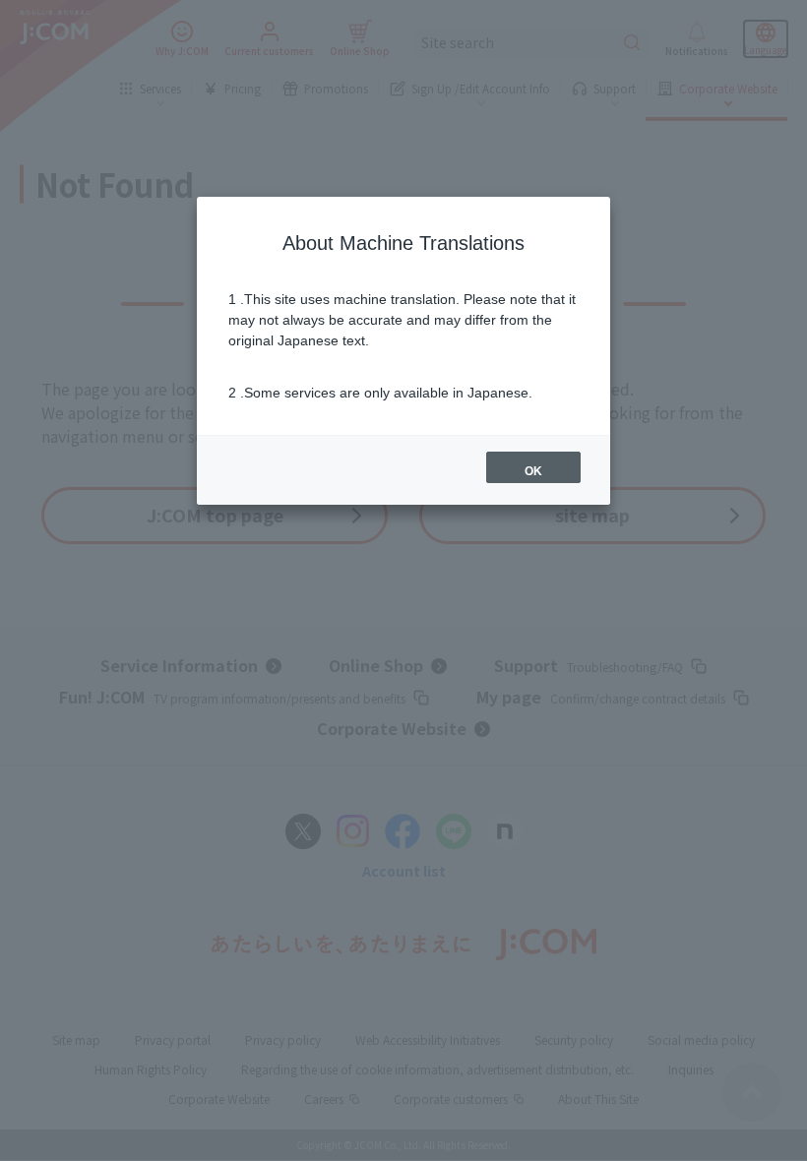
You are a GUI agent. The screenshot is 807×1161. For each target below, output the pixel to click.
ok (533, 471)
